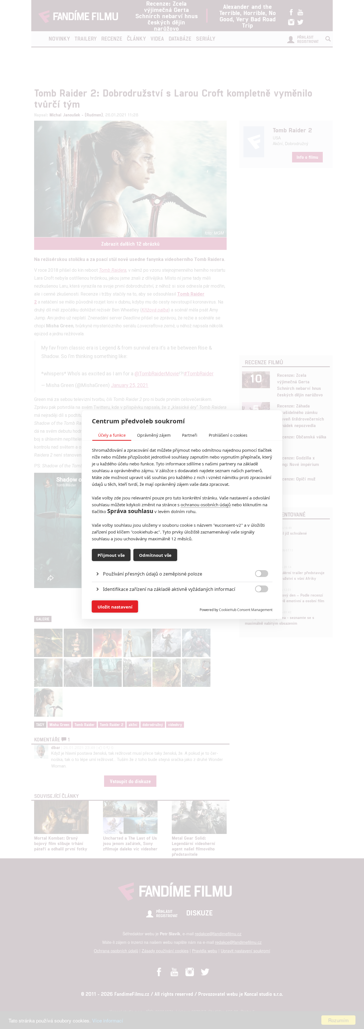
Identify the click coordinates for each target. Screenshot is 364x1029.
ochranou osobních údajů (206, 504)
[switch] (257, 604)
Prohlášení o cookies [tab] (228, 435)
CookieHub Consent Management (245, 609)
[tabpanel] (182, 561)
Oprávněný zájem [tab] (154, 435)
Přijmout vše (111, 555)
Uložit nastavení (115, 606)
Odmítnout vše (155, 555)
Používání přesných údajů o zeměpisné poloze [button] (152, 574)
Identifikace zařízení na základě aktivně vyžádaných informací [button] (169, 589)
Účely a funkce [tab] (112, 435)
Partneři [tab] (189, 435)
